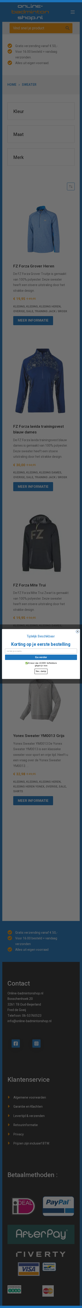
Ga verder (41, 657)
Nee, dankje (41, 671)
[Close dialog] (77, 631)
